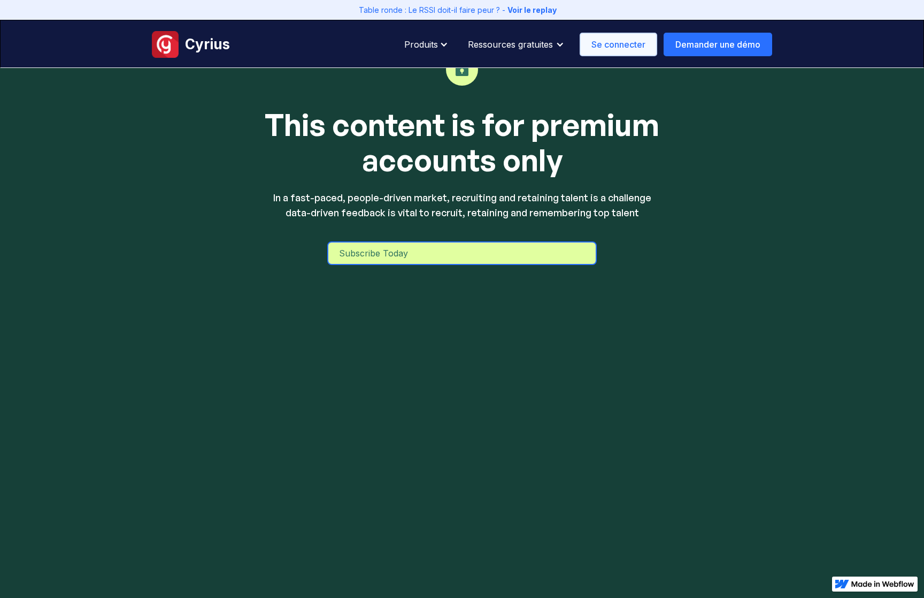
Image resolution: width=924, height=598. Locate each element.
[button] (429, 44)
